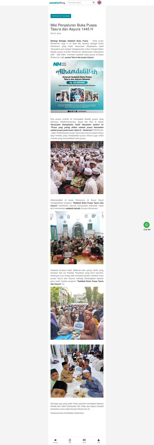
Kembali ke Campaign (61, 16)
